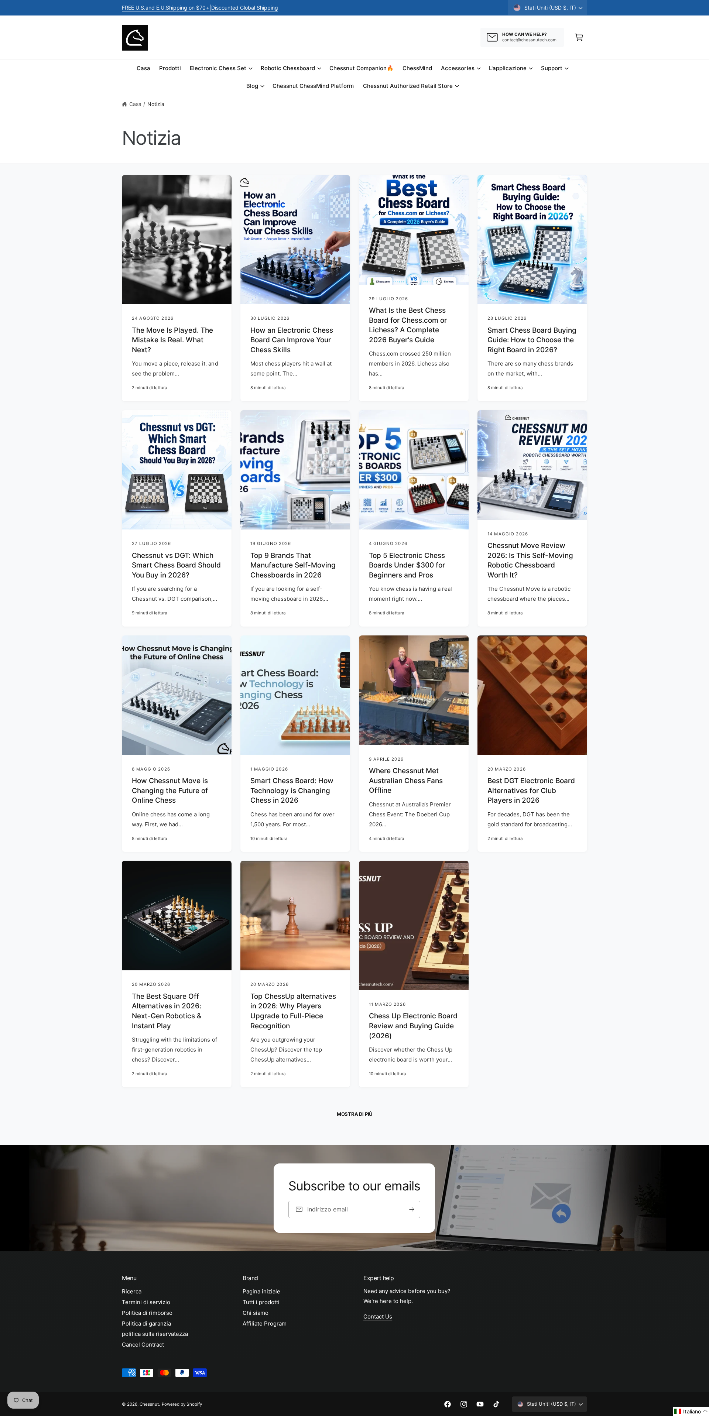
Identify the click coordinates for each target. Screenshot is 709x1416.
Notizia (155, 104)
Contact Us (377, 1316)
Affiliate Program (265, 1323)
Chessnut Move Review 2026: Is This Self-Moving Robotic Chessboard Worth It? (530, 560)
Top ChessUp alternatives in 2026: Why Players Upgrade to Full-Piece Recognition (293, 1011)
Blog (252, 85)
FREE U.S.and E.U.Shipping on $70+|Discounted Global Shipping (200, 7)
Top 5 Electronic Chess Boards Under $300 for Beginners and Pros (407, 565)
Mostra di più (354, 1114)
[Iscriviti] (412, 1209)
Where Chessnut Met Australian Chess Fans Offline (406, 781)
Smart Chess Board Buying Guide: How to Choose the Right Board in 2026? (531, 340)
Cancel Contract (143, 1344)
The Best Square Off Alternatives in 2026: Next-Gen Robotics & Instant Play (166, 1011)
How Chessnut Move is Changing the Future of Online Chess (170, 790)
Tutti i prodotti (261, 1302)
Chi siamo (255, 1312)
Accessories (457, 68)
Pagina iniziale (261, 1291)
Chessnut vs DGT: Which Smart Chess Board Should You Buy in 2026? (176, 565)
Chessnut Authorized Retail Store (408, 85)
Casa (135, 104)
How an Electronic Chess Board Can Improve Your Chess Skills (291, 340)
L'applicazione (508, 68)
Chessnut (149, 1404)
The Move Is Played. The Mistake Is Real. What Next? (172, 340)
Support (551, 68)
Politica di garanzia (146, 1323)
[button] (579, 37)
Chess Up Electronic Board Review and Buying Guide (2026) (413, 1026)
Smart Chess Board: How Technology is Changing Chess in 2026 (291, 790)
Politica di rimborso (147, 1312)
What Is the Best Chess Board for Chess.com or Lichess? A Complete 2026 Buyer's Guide (408, 325)
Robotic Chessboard (288, 68)
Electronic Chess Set (218, 68)
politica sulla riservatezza (155, 1333)
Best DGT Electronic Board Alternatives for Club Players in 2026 (531, 790)
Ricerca (131, 1291)
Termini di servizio (146, 1302)
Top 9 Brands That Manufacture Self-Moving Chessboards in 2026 (293, 565)
